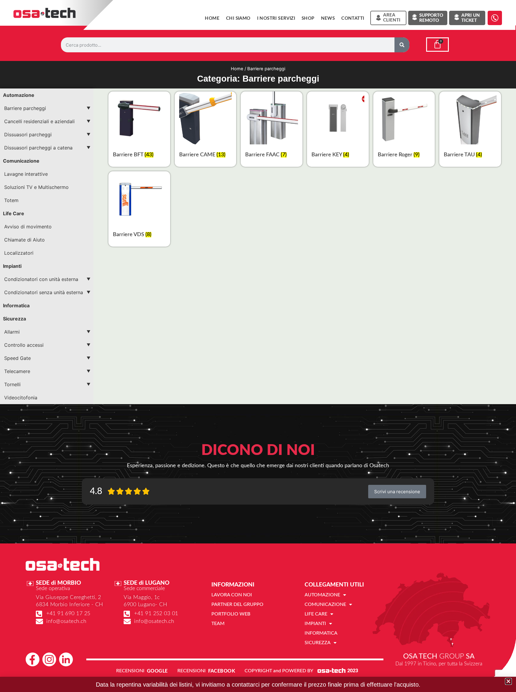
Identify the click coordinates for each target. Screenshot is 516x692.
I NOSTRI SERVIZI (276, 18)
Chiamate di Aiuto (24, 240)
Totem (11, 200)
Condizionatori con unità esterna (41, 279)
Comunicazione (21, 161)
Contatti (352, 18)
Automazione (18, 95)
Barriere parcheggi (25, 108)
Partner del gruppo (237, 604)
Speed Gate (17, 358)
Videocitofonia (20, 398)
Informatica (16, 305)
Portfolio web (230, 614)
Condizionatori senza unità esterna (43, 292)
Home (212, 18)
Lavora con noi (231, 594)
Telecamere (17, 371)
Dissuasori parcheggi (28, 135)
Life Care (13, 213)
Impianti (12, 266)
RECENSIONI (130, 670)
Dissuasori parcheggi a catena (38, 148)
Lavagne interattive (26, 174)
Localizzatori (18, 253)
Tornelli (12, 384)
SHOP (308, 18)
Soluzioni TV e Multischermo (36, 187)
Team (218, 623)
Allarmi (12, 332)
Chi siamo (238, 18)
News (328, 18)
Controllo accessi (24, 345)
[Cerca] (401, 44)
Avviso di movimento (28, 227)
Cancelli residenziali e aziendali (39, 121)
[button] (508, 681)
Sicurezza (14, 319)
